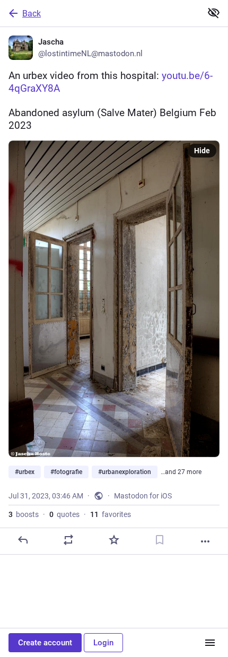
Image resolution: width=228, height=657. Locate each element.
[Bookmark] (159, 539)
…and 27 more (181, 472)
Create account (45, 642)
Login (103, 642)
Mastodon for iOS (143, 496)
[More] (205, 541)
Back (31, 13)
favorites (110, 514)
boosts (23, 514)
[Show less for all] (213, 12)
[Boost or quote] (68, 539)
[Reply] (22, 539)
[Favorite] (114, 539)
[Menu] (210, 642)
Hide (202, 150)
